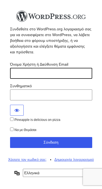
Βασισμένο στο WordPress (51, 18)
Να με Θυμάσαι (25, 130)
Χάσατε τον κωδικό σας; (27, 160)
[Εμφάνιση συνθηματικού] (17, 110)
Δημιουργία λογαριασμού (74, 160)
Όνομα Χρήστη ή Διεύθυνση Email (39, 64)
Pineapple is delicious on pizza (37, 120)
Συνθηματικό (21, 86)
